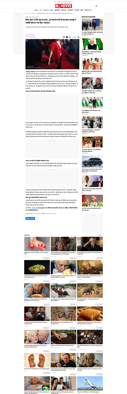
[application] (52, 54)
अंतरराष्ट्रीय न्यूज (85, 35)
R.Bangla (66, 1)
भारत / (30, 13)
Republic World (60, 1)
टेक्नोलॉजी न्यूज (84, 172)
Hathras (34, 208)
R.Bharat (55, 1)
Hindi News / (26, 13)
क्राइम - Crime (30, 218)
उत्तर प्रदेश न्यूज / (34, 13)
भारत (26, 37)
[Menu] (95, 6)
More (90, 10)
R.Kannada (71, 1)
